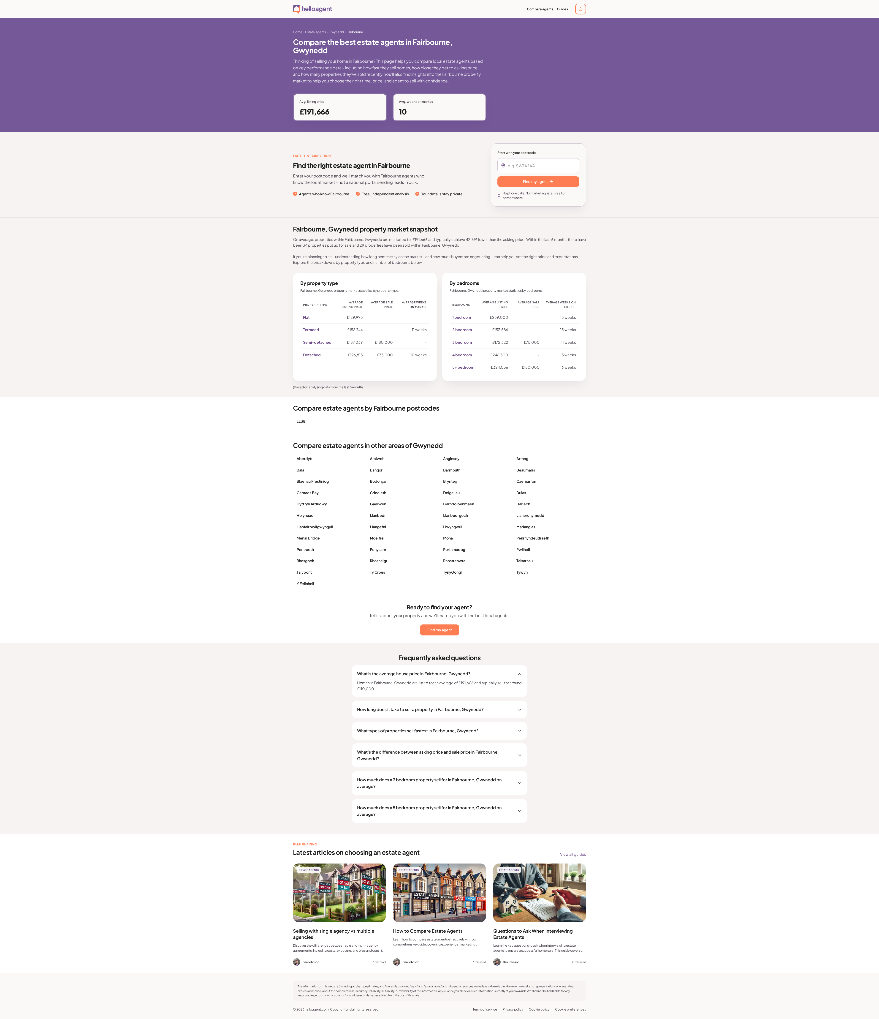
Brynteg (450, 481)
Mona (448, 538)
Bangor (376, 470)
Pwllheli (523, 549)
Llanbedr (378, 515)
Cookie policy (539, 1009)
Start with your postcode (516, 152)
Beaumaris (525, 470)
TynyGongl (452, 572)
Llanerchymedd (530, 515)
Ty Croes (377, 572)
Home (297, 32)
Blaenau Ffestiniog (313, 481)
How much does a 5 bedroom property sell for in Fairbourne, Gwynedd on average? (429, 811)
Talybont (304, 572)
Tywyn (522, 572)
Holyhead (305, 515)
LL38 (301, 421)
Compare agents (540, 9)
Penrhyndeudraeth (532, 538)
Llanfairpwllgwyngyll (315, 526)
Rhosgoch (305, 560)
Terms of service (485, 1009)
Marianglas (525, 526)
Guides (562, 9)
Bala (300, 470)
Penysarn (378, 549)
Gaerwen (378, 503)
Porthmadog (454, 549)
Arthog (522, 458)
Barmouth (451, 470)
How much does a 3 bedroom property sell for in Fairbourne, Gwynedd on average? (429, 783)
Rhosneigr (378, 560)
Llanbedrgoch (455, 515)
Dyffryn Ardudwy (312, 503)
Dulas (521, 492)
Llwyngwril (452, 526)
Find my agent (439, 629)
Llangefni (378, 526)
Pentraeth (305, 549)
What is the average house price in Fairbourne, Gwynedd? (413, 673)
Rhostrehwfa (454, 560)
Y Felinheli (305, 583)
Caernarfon (526, 481)
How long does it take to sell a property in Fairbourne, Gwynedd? (420, 709)
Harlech (523, 503)
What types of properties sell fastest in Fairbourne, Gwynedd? (418, 730)
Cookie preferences (570, 1009)
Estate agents (315, 32)
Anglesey (451, 458)
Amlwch (377, 458)
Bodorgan (378, 481)
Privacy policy (513, 1009)
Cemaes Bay (308, 492)
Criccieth (378, 492)
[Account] (580, 9)
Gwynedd (336, 32)
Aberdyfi (304, 458)
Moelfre (377, 538)
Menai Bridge (308, 538)
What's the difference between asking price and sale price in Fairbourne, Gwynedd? (428, 755)
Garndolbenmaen (458, 503)
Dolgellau (451, 492)
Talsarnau (524, 560)
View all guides (573, 854)
